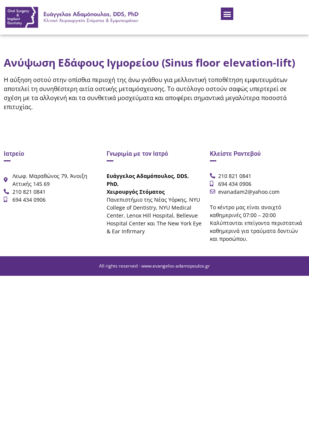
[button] (227, 14)
